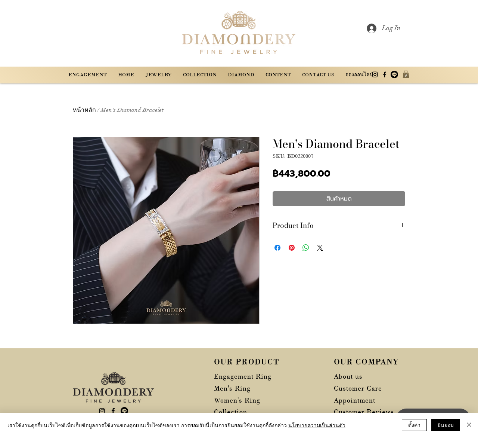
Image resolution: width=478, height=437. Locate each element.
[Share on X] (320, 247)
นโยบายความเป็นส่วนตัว (316, 425)
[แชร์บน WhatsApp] (305, 247)
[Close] (469, 425)
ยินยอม (446, 424)
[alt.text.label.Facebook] (384, 74)
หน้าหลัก (84, 110)
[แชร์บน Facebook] (277, 247)
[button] (278, 74)
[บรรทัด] (394, 74)
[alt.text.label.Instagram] (375, 74)
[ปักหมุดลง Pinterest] (291, 247)
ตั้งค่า (414, 424)
